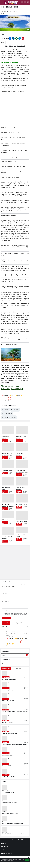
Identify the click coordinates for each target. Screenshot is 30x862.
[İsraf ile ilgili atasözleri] (22, 502)
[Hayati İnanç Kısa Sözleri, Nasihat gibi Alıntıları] (22, 468)
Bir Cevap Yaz (6, 581)
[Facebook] (9, 839)
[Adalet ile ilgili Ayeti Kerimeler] (8, 535)
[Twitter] (12, 839)
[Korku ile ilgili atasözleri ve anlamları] (8, 502)
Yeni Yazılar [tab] (19, 668)
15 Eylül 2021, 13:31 (16, 632)
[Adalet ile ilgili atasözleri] (8, 434)
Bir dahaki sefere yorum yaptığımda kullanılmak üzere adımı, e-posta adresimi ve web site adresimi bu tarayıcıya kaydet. (15, 614)
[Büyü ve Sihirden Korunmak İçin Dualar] (15, 820)
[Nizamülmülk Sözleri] (8, 468)
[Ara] (22, 2)
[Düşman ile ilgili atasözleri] (22, 451)
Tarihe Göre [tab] (6, 623)
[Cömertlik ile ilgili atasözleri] (22, 485)
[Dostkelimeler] (11, 2)
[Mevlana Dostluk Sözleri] (22, 535)
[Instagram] (16, 839)
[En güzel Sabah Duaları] (15, 789)
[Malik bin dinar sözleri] (8, 518)
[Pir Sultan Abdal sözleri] (15, 762)
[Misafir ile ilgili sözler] (15, 686)
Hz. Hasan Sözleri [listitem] (7, 413)
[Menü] (2, 2)
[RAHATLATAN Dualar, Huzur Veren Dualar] (15, 831)
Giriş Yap (15, 618)
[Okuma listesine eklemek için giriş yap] (7, 42)
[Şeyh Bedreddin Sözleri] (8, 485)
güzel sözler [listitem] (15, 409)
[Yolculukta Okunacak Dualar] (15, 799)
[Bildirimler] (28, 2)
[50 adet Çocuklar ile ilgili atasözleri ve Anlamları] (8, 451)
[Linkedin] (22, 839)
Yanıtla (7, 645)
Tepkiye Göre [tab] (19, 623)
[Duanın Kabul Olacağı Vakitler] (15, 810)
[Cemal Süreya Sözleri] (22, 518)
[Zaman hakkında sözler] (15, 751)
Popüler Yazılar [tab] (6, 668)
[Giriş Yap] (25, 2)
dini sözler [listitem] (5, 409)
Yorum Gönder (6, 618)
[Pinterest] (19, 839)
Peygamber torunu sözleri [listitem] (8, 417)
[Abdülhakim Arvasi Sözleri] (22, 434)
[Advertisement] (15, 109)
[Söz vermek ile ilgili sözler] (15, 675)
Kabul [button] (27, 860)
